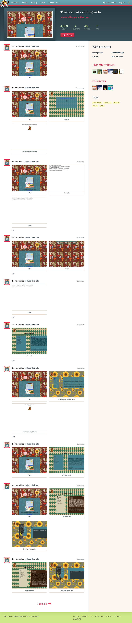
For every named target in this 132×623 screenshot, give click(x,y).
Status (109, 616)
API (102, 616)
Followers (99, 81)
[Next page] (49, 603)
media (102, 106)
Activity (34, 2)
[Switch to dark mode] (129, 2)
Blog (97, 616)
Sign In (122, 2)
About (76, 616)
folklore (107, 103)
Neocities (7, 616)
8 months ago (80, 46)
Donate (84, 616)
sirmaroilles (18, 46)
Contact (77, 619)
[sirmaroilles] (7, 47)
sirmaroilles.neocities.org (74, 17)
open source (17, 616)
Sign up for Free (109, 2)
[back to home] (4, 3)
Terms (118, 616)
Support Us (53, 2)
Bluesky (36, 616)
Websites (15, 2)
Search (25, 2)
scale (95, 106)
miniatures (97, 103)
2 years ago (80, 162)
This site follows (103, 65)
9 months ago (80, 88)
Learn (42, 2)
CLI (91, 616)
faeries (116, 103)
